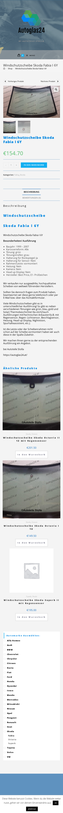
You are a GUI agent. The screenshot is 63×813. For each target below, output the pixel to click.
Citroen (11, 663)
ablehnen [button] (32, 809)
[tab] (31, 192)
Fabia (16, 174)
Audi (9, 645)
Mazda (11, 695)
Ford (9, 677)
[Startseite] (4, 68)
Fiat (9, 672)
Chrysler (12, 658)
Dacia (10, 667)
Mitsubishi (13, 704)
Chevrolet (13, 654)
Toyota (11, 747)
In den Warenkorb (34, 165)
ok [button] (56, 803)
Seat (9, 726)
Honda (11, 681)
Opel (9, 713)
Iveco (10, 690)
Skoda (22, 174)
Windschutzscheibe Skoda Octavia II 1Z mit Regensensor (31, 439)
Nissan (11, 708)
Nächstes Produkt (48, 81)
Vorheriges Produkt (16, 81)
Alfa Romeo (13, 640)
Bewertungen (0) (31, 197)
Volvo (10, 752)
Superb (28, 596)
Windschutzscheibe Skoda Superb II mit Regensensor (31, 602)
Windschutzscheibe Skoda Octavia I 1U (31, 527)
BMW (10, 649)
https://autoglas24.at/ (15, 355)
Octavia (34, 434)
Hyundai (12, 686)
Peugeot (12, 717)
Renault (11, 722)
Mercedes (12, 699)
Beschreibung (31, 191)
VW (9, 757)
